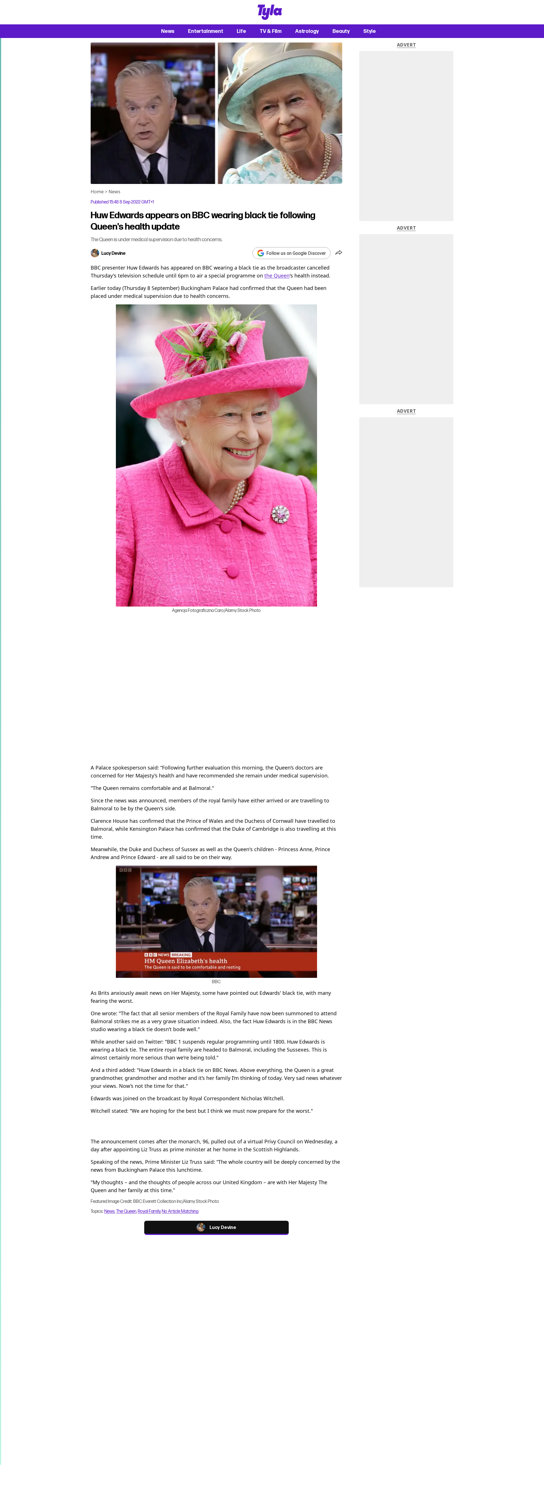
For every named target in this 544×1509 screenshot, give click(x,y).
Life (241, 31)
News (168, 31)
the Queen (277, 275)
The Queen (126, 1211)
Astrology (307, 31)
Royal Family (149, 1211)
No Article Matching (180, 1211)
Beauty (341, 31)
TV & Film (271, 31)
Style (370, 31)
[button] (338, 253)
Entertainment (205, 31)
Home (97, 191)
